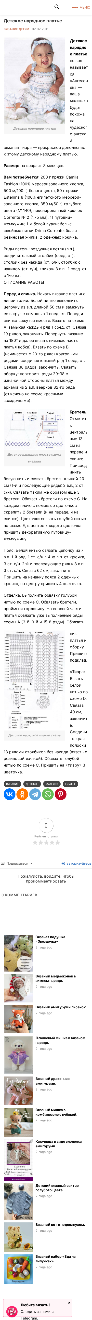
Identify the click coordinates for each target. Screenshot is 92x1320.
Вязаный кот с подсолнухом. (60, 1224)
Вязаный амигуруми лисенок (61, 1007)
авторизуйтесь (78, 863)
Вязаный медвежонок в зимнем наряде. (56, 978)
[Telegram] (35, 794)
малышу (52, 784)
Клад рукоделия (24, 7)
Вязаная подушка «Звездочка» (50, 939)
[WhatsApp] (48, 794)
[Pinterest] (60, 794)
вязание (12, 784)
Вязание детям (16, 29)
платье (70, 784)
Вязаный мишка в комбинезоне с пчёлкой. (56, 1112)
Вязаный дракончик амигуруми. (53, 1081)
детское (32, 784)
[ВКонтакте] (9, 794)
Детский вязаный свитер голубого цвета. (57, 1187)
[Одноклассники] (22, 794)
